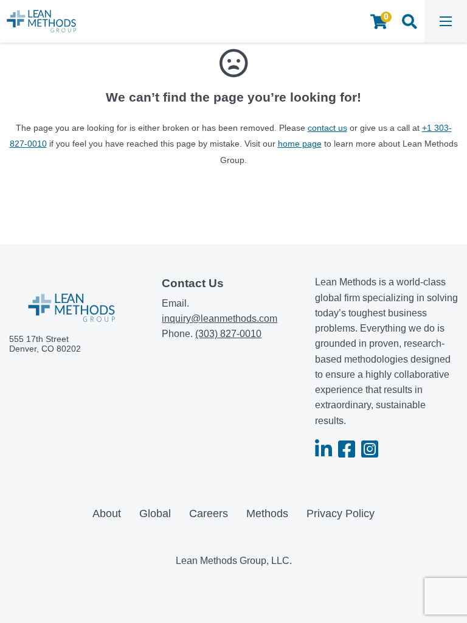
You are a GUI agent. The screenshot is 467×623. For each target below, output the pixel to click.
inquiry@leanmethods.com (219, 318)
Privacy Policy (340, 513)
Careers (208, 513)
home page (300, 143)
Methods (267, 513)
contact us (327, 128)
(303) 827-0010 (228, 334)
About (106, 513)
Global (155, 513)
